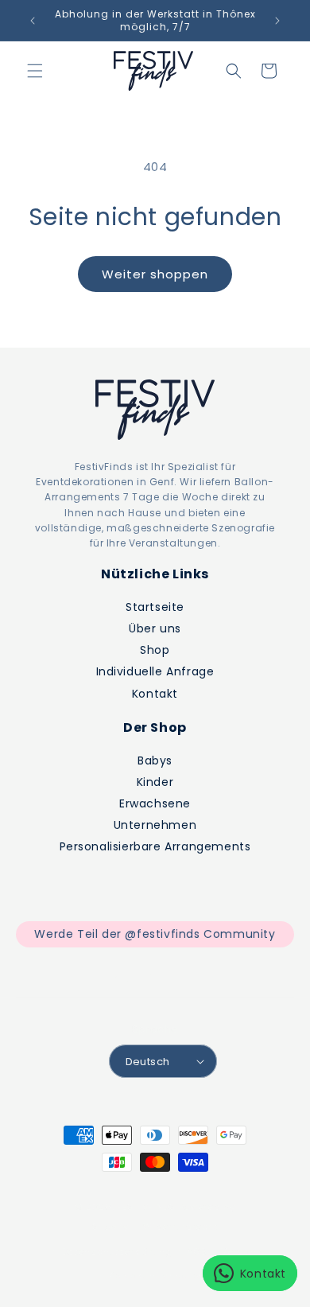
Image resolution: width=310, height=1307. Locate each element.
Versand (242, 1251)
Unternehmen (155, 825)
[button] (34, 70)
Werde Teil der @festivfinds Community (154, 934)
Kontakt (155, 694)
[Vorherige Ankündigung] (32, 20)
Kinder (155, 782)
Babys (155, 760)
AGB (196, 1251)
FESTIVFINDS (146, 1206)
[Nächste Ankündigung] (277, 20)
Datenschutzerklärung (117, 1251)
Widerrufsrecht (180, 1226)
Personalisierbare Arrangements (155, 846)
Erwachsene (155, 803)
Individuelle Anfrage (155, 671)
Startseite (155, 607)
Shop (154, 650)
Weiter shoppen (155, 274)
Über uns (155, 628)
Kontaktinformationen (162, 1275)
